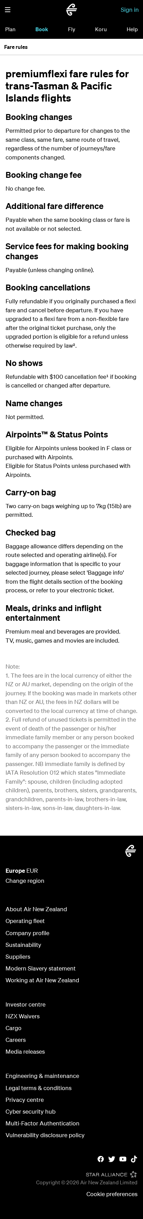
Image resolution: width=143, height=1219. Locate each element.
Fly (71, 29)
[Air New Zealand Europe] (71, 10)
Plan (10, 29)
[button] (7, 9)
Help (132, 29)
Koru (101, 29)
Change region (25, 880)
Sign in (130, 9)
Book (41, 29)
